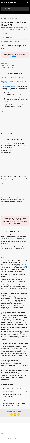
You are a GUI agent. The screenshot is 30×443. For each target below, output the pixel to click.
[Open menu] (27, 2)
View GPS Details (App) (7, 67)
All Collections (4, 17)
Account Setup (12, 17)
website (14, 56)
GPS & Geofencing (22, 17)
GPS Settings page (11, 86)
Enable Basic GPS (6, 64)
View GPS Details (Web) (7, 65)
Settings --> (14, 78)
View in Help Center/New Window (10, 42)
